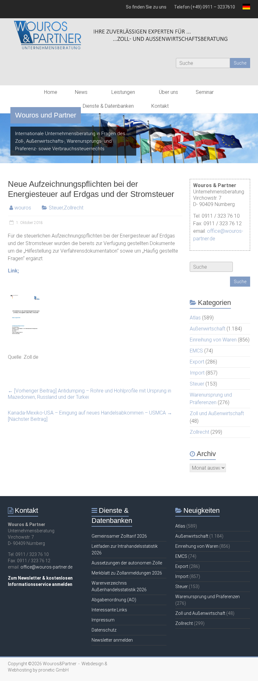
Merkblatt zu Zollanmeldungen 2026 (127, 572)
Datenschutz (104, 629)
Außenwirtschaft (207, 329)
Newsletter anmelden (112, 640)
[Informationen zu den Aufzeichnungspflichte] (26, 295)
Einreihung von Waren (213, 340)
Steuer (56, 208)
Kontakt (160, 106)
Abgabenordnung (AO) (114, 599)
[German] (244, 9)
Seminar (205, 92)
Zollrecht (73, 208)
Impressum (103, 619)
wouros (22, 208)
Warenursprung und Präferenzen (207, 596)
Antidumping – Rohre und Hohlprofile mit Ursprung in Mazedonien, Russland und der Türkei (89, 394)
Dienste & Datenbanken (108, 106)
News (81, 92)
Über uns (168, 92)
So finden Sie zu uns (146, 6)
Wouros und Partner (45, 115)
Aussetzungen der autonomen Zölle (127, 562)
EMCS (196, 351)
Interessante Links (109, 609)
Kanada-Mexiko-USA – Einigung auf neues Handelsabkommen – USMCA (90, 416)
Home (50, 92)
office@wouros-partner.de (46, 566)
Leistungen (123, 92)
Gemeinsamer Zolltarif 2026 (119, 536)
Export (197, 362)
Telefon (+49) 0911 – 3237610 (204, 6)
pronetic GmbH (53, 669)
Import (197, 373)
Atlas (195, 318)
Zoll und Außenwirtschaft (217, 413)
